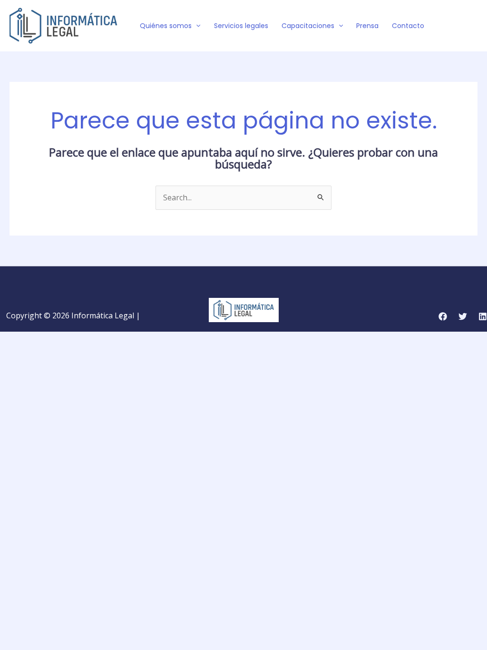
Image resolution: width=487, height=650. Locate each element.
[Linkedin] (482, 316)
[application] (196, 25)
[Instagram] (473, 26)
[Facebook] (444, 26)
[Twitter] (459, 26)
